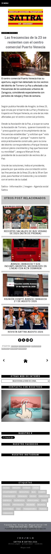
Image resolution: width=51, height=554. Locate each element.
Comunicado (36, 346)
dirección (43, 496)
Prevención (18, 504)
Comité (42, 492)
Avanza (14, 346)
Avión (35, 488)
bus (33, 492)
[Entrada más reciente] (3, 360)
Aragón (16, 488)
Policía (6, 504)
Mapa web (25, 548)
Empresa (13, 348)
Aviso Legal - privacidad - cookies (25, 544)
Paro (44, 500)
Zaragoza (22, 348)
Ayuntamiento (24, 346)
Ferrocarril (33, 500)
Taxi (18, 509)
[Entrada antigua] (47, 360)
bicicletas (24, 492)
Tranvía (42, 509)
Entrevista (19, 500)
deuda (33, 496)
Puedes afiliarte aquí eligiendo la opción (25, 529)
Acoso (6, 488)
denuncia (5, 348)
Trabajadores (30, 509)
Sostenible (8, 509)
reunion (30, 504)
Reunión (41, 504)
